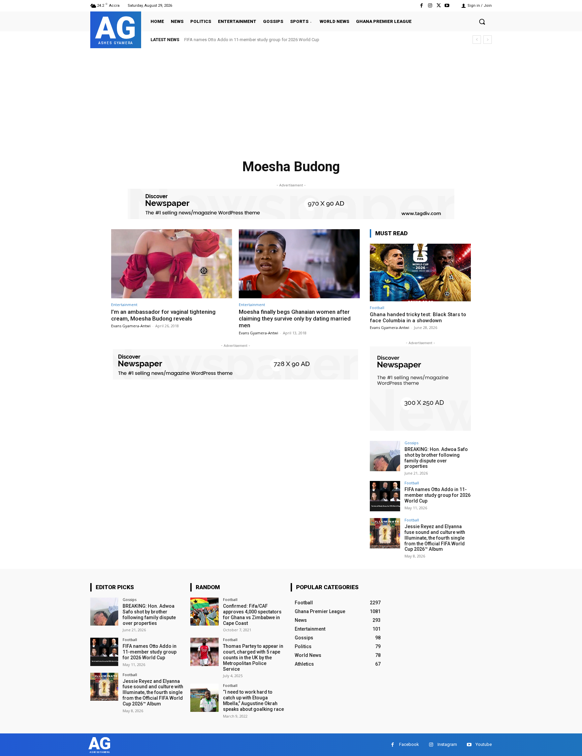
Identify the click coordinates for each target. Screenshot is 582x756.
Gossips (411, 443)
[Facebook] (421, 5)
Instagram (447, 744)
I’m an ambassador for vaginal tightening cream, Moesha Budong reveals (163, 315)
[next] (487, 39)
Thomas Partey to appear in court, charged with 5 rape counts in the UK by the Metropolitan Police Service (253, 657)
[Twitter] (438, 5)
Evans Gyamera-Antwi (131, 325)
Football (377, 307)
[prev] (477, 39)
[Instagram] (430, 5)
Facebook (409, 744)
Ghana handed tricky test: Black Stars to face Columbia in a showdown (418, 317)
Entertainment (124, 304)
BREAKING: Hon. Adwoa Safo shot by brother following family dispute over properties (436, 458)
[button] (482, 21)
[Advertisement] (291, 99)
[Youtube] (447, 5)
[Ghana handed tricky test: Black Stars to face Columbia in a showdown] (420, 272)
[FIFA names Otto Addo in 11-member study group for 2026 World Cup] (385, 496)
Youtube (484, 744)
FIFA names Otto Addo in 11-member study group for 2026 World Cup (251, 39)
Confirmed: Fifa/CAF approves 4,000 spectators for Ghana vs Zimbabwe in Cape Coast (252, 614)
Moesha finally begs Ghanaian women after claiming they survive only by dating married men (295, 318)
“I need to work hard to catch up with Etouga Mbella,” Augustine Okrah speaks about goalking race (253, 700)
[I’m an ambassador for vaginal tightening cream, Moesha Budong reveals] (171, 263)
